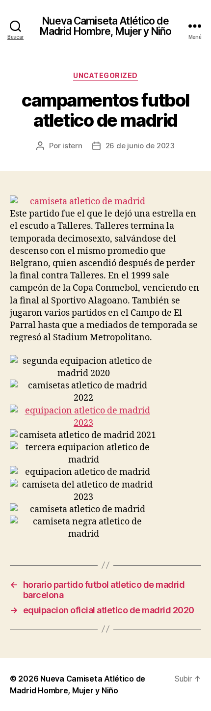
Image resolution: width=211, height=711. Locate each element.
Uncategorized (105, 75)
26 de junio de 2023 (140, 145)
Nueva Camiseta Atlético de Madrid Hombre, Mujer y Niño (105, 26)
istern (72, 145)
